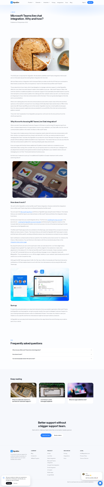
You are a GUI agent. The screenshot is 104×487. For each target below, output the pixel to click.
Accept (9, 483)
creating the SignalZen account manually (29, 222)
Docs (66, 2)
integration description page (19, 242)
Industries (46, 2)
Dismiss (15, 483)
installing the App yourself (55, 220)
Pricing (53, 2)
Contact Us (33, 456)
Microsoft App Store (26, 212)
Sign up (90, 2)
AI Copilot (49, 470)
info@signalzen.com (85, 453)
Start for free (46, 435)
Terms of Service (84, 458)
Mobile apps (50, 472)
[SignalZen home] (15, 2)
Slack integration (51, 458)
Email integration (51, 467)
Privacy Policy (83, 456)
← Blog (13, 12)
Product (30, 2)
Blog (71, 2)
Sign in (84, 2)
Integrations (60, 2)
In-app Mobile (50, 474)
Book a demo (58, 435)
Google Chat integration (53, 465)
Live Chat (49, 456)
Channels (38, 2)
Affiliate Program (35, 458)
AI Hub (49, 453)
